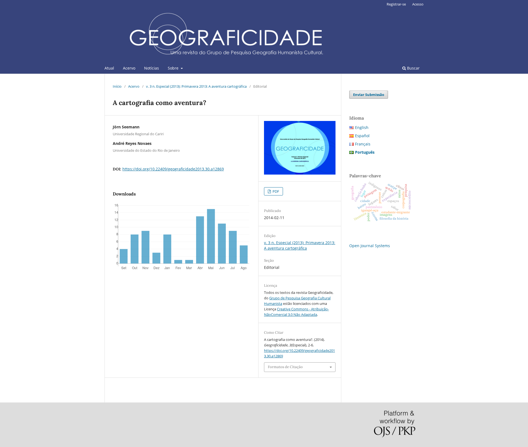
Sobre (174, 68)
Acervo (129, 68)
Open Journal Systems (369, 245)
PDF (275, 191)
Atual (109, 68)
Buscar (413, 68)
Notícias (151, 68)
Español (362, 135)
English (362, 127)
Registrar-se (396, 4)
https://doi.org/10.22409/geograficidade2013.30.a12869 (173, 169)
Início (117, 86)
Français (362, 144)
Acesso (418, 4)
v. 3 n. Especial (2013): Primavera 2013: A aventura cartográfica (196, 86)
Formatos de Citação (285, 367)
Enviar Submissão (368, 94)
